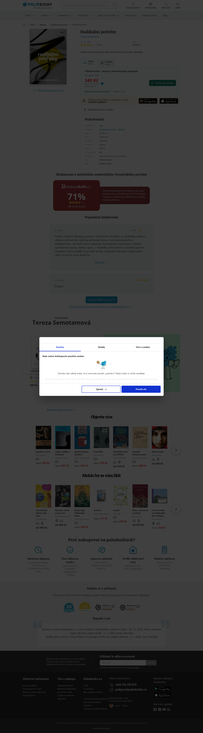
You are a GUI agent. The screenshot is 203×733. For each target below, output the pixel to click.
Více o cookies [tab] (143, 347)
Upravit (99, 389)
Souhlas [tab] (60, 347)
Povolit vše (141, 389)
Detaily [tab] (101, 347)
